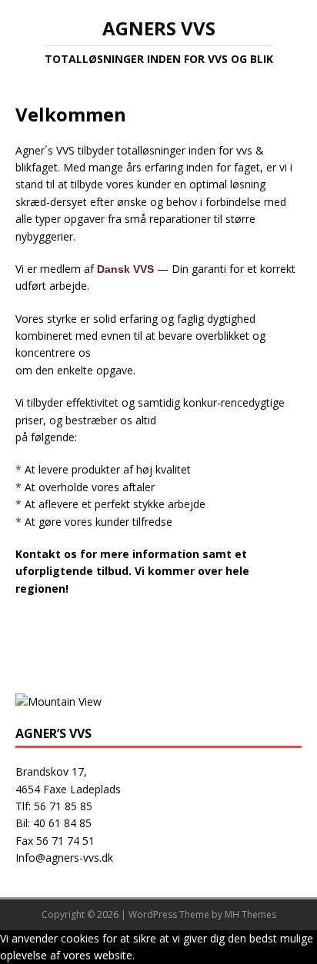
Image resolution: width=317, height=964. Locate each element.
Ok (145, 955)
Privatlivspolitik (188, 955)
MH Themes (250, 914)
